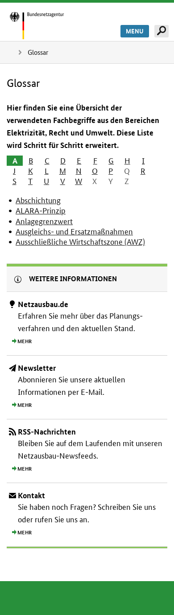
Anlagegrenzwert (44, 221)
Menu (135, 31)
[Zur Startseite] (46, 25)
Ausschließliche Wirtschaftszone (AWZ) (80, 241)
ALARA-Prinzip (41, 210)
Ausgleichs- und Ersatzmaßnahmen (74, 231)
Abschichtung (38, 200)
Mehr (24, 341)
